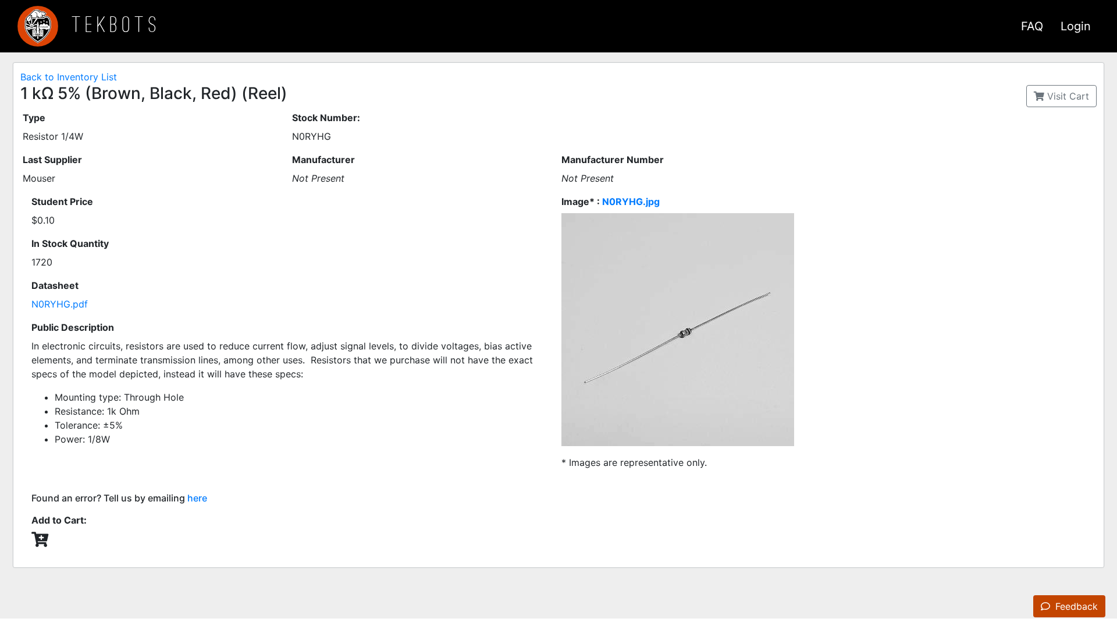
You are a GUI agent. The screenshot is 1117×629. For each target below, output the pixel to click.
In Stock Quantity (70, 243)
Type (34, 117)
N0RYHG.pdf (59, 304)
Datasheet (55, 285)
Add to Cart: (59, 520)
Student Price (62, 201)
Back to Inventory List (68, 77)
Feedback (1075, 606)
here (197, 498)
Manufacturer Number (612, 159)
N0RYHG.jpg (631, 201)
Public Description (72, 327)
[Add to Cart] (39, 539)
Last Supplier (52, 159)
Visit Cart (1066, 96)
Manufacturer (323, 159)
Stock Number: (326, 117)
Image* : (610, 201)
